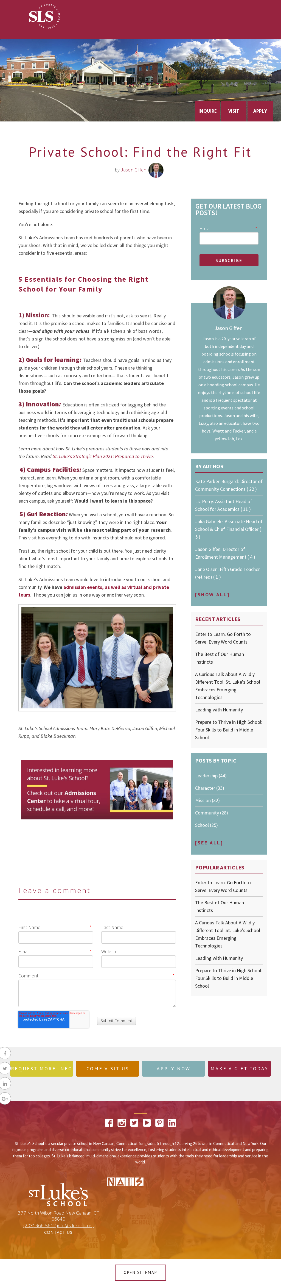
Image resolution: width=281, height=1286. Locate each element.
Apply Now (173, 1068)
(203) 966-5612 (39, 1226)
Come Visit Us (107, 1068)
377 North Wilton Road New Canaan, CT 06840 (58, 1216)
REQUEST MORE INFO (41, 1068)
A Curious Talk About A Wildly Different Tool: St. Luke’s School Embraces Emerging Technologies (227, 685)
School (206, 825)
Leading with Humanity (219, 709)
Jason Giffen (133, 170)
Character (209, 788)
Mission (207, 800)
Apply (260, 111)
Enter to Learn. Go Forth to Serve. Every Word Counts (223, 638)
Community (211, 813)
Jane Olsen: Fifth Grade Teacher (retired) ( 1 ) (227, 573)
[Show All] (212, 594)
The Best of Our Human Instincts (219, 658)
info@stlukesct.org (75, 1226)
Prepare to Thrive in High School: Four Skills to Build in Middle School (228, 730)
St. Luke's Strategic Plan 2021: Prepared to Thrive (103, 456)
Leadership (211, 775)
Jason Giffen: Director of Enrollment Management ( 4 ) (225, 553)
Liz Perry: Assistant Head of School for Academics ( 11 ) (223, 505)
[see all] (209, 842)
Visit (233, 111)
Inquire (207, 111)
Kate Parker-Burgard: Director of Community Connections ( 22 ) (229, 485)
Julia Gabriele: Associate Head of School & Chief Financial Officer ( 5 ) (229, 529)
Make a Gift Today (239, 1068)
